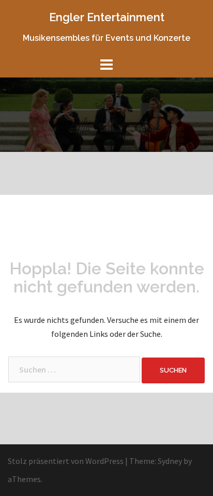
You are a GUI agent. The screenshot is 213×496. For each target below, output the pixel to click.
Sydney (170, 461)
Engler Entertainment (106, 17)
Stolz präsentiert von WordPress (66, 461)
